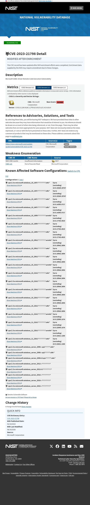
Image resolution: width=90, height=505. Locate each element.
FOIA (70, 473)
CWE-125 (9, 164)
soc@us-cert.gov (79, 463)
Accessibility (15, 473)
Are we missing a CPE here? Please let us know (20, 397)
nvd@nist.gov (17, 136)
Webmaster (9, 464)
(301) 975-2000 (10, 461)
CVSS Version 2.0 (59, 88)
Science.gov (64, 475)
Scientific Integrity (21, 475)
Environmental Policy (80, 473)
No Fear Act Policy (62, 473)
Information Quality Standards (38, 475)
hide (21, 180)
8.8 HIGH (60, 102)
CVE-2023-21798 (13, 418)
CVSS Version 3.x (43, 88)
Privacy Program (25, 473)
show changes (26, 407)
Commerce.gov (54, 475)
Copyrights (35, 473)
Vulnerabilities (12, 43)
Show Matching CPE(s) (14, 185)
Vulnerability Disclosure (47, 473)
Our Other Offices (29, 464)
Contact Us (18, 464)
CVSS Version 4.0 (28, 88)
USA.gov (71, 475)
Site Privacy (6, 473)
